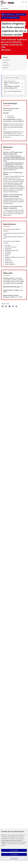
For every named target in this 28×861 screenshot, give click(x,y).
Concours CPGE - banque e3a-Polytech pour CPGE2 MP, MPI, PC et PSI (14, 156)
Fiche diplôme (21, 14)
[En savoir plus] (22, 83)
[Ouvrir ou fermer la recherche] (23, 2)
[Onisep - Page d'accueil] (11, 3)
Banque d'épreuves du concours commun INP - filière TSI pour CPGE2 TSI (13, 167)
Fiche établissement (9, 14)
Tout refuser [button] (14, 854)
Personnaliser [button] (14, 858)
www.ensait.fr (7, 110)
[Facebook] (16, 306)
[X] (12, 306)
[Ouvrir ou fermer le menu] (26, 2)
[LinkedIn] (9, 306)
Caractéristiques (6, 60)
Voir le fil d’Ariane (4, 8)
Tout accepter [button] (14, 850)
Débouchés (5, 67)
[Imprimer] (2, 306)
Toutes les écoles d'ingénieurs (11, 17)
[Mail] (6, 306)
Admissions (5, 62)
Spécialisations (6, 65)
